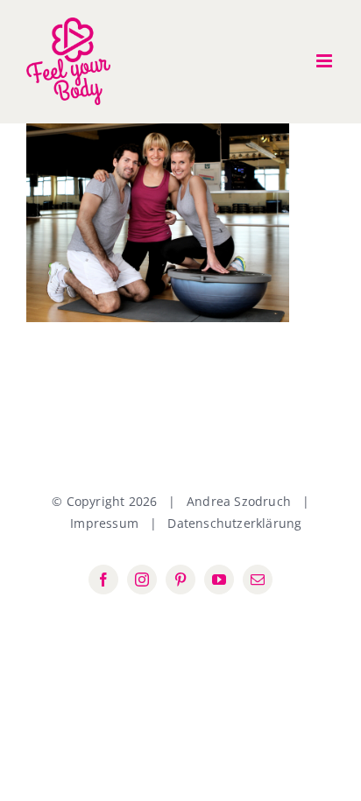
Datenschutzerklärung (234, 523)
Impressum (104, 523)
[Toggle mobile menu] (325, 61)
